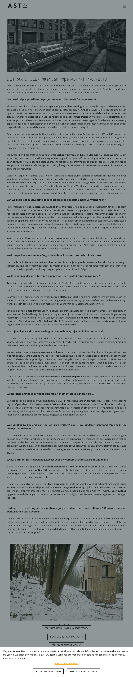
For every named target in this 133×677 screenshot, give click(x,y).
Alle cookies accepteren (83, 671)
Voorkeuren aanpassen (66, 663)
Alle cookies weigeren (48, 671)
